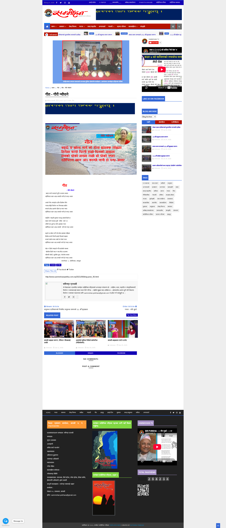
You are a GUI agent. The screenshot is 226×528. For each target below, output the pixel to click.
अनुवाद (170, 183)
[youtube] (69, 2)
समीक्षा (81, 413)
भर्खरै (148, 122)
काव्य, (70, 100)
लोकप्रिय (162, 122)
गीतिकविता (146, 195)
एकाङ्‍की (170, 187)
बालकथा (170, 199)
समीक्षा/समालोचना (130, 2)
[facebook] (56, 2)
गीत (58, 88)
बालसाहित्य (132, 26)
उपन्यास (162, 187)
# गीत (58, 265)
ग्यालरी (110, 26)
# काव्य (53, 265)
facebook (121, 353)
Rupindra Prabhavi (137, 525)
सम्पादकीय (160, 210)
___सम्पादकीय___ (115, 2)
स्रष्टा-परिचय (160, 214)
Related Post (52, 315)
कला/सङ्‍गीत (92, 26)
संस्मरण (176, 210)
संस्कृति (142, 26)
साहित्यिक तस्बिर (161, 2)
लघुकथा (70, 33)
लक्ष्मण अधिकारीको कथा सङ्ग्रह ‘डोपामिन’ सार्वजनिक (167, 165)
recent (155, 183)
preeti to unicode (145, 2)
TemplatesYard (115, 525)
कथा (179, 33)
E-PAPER (102, 2)
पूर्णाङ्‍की (152, 199)
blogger (59, 353)
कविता (156, 191)
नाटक (81, 26)
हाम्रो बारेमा (92, 2)
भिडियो (171, 203)
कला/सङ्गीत (103, 33)
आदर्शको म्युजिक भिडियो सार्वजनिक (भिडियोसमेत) (86, 341)
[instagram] (65, 2)
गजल (168, 191)
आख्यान (61, 26)
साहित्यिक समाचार (175, 2)
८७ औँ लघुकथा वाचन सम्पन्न (82, 35)
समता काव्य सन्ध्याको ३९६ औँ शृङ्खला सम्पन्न (121, 35)
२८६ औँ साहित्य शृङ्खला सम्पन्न (158, 35)
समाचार (145, 33)
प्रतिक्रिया (175, 122)
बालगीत (154, 203)
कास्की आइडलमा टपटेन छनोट (117, 340)
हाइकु (169, 214)
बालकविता (146, 203)
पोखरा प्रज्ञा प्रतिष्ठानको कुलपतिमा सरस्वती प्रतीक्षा (166, 127)
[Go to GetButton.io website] (5, 525)
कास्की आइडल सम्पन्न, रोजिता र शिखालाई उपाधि (57, 341)
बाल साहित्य (161, 199)
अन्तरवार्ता (102, 26)
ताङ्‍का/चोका (170, 195)
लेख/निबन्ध (72, 26)
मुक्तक (145, 206)
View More (133, 315)
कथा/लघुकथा (128, 413)
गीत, (73, 100)
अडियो (163, 183)
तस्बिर (161, 195)
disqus (90, 353)
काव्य (53, 26)
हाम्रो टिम (110, 413)
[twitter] (61, 2)
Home (47, 88)
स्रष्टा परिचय (121, 26)
